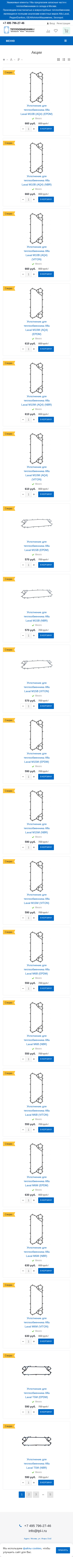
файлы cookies (32, 1548)
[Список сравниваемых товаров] (48, 32)
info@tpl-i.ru (38, 1531)
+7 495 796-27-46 (13, 23)
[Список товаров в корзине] (67, 34)
